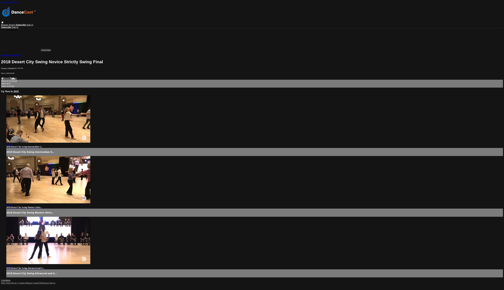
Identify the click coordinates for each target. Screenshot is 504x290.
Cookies (21, 283)
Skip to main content (9, 2)
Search (12, 25)
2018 (16, 91)
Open (48, 50)
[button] (2, 22)
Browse (5, 25)
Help (3, 283)
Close (43, 50)
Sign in (30, 25)
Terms (8, 283)
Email (14, 78)
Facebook (5, 78)
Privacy (14, 283)
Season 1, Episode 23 (9, 68)
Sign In (15, 27)
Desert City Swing (10, 55)
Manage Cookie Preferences (37, 283)
